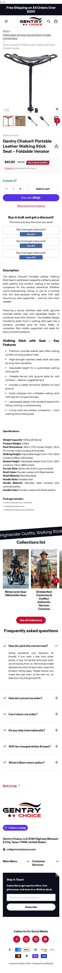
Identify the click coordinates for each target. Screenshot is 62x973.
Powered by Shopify (43, 963)
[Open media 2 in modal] (31, 83)
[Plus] (20, 188)
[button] (48, 21)
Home (6, 31)
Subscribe (31, 907)
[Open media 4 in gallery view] (44, 121)
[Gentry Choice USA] (31, 21)
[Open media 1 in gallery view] (8, 121)
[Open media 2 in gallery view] (20, 121)
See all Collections (31, 620)
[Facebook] (16, 939)
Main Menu (10, 861)
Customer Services (38, 862)
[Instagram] (35, 939)
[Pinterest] (45, 939)
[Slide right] (57, 121)
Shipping (9, 168)
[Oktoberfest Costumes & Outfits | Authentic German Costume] (44, 580)
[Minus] (6, 188)
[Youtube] (26, 939)
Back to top (10, 785)
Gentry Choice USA (21, 963)
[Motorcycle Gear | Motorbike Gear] (16, 580)
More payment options (31, 205)
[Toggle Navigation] (6, 21)
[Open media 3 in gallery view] (32, 121)
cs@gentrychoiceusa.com (21, 849)
